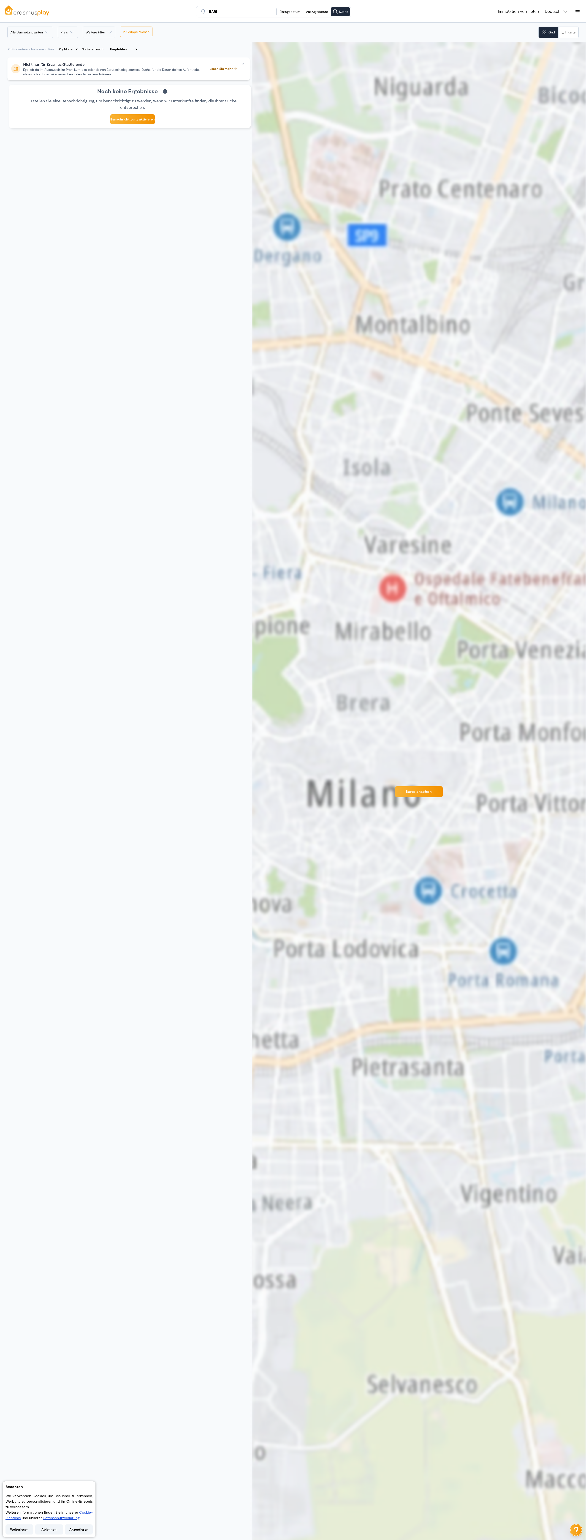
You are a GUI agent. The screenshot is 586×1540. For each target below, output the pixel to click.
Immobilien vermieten (518, 12)
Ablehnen (49, 1529)
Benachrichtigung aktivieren (132, 119)
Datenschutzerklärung (61, 1517)
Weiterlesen (19, 1529)
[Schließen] (243, 64)
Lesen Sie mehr (221, 69)
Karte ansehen (419, 791)
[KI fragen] (576, 1530)
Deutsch (553, 12)
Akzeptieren (78, 1529)
